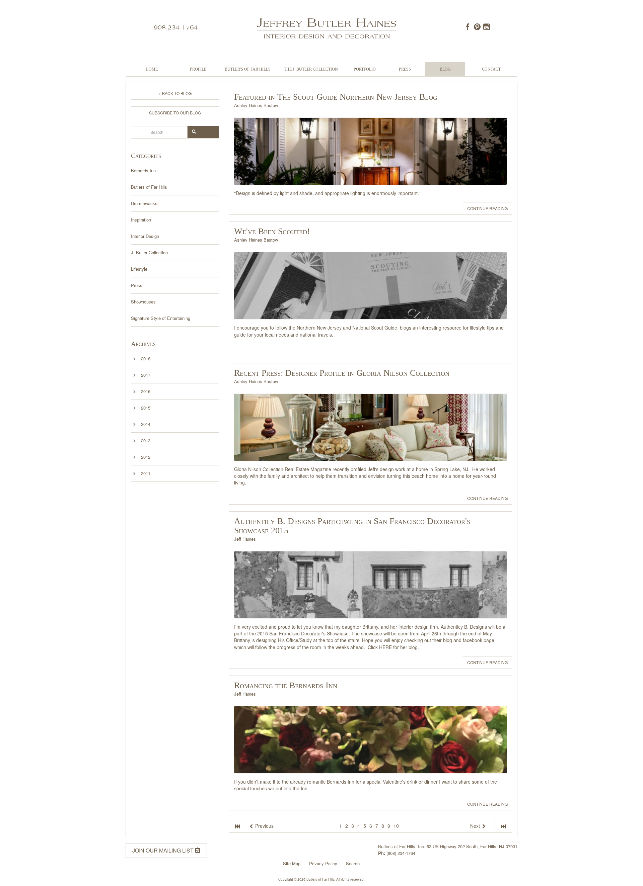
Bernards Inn (143, 170)
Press (405, 69)
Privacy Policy (323, 863)
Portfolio (365, 69)
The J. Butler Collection (311, 69)
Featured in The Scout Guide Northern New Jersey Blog (335, 97)
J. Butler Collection (149, 252)
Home (152, 69)
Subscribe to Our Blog (175, 112)
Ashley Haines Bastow (256, 105)
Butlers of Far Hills (149, 187)
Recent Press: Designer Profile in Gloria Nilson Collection (341, 373)
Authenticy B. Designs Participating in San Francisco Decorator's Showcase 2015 (352, 525)
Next (475, 825)
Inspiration (141, 219)
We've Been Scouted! (272, 231)
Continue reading (487, 208)
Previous (264, 825)
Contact (491, 69)
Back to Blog (176, 93)
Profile (198, 69)
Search (206, 132)
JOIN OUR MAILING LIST (163, 850)
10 (396, 825)
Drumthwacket (145, 203)
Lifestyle (139, 269)
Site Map (291, 863)
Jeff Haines (245, 539)
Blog (445, 69)
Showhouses (143, 301)
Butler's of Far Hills (248, 69)
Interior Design (145, 236)
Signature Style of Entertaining (160, 318)
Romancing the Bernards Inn (285, 685)
